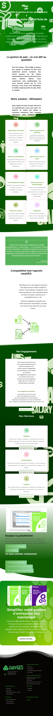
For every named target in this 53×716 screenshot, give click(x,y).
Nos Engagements (10, 703)
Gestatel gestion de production (33, 677)
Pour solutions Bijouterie (19, 566)
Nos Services (8, 697)
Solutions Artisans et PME (32, 664)
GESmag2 (8, 688)
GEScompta (30, 668)
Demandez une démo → (26, 638)
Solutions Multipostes (11, 699)
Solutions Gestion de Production (33, 675)
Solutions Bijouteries (9, 686)
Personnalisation (9, 701)
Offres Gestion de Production (33, 683)
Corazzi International (43, 262)
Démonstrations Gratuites (32, 697)
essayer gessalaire (16, 546)
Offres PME (30, 672)
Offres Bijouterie (9, 694)
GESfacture (30, 666)
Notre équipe (29, 686)
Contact (28, 699)
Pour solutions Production (19, 570)
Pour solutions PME (16, 562)
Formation (29, 690)
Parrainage (29, 688)
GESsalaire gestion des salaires (34, 670)
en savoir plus (26, 409)
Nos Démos (12, 550)
